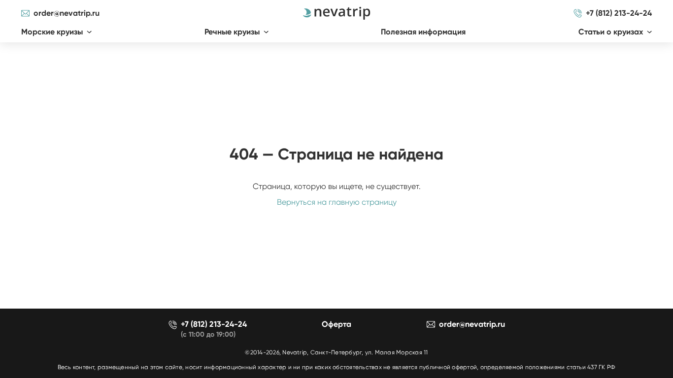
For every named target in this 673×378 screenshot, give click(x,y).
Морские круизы (52, 31)
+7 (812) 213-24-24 (619, 13)
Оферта (336, 324)
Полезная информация (423, 31)
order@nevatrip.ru (67, 13)
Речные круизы (232, 31)
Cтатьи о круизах (610, 31)
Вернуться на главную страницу (337, 202)
